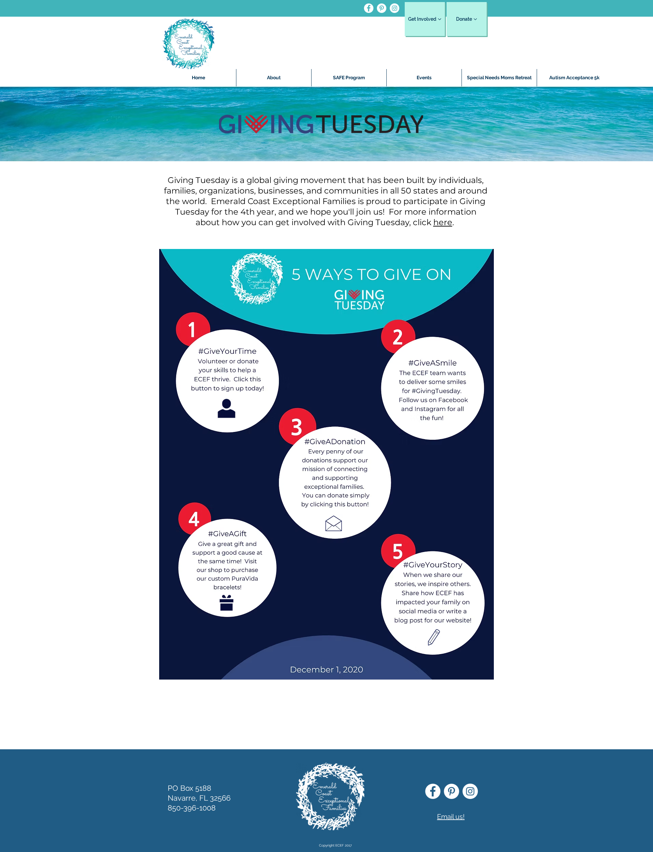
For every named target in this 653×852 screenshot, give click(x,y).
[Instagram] (394, 8)
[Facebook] (368, 8)
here (442, 222)
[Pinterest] (381, 8)
